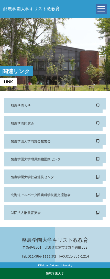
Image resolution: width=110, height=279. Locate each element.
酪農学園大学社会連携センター (34, 177)
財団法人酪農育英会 (26, 213)
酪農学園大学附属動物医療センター (37, 159)
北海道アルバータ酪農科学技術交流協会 (41, 195)
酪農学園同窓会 (22, 123)
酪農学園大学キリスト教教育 (31, 8)
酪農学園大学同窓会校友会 (31, 141)
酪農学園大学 (21, 105)
